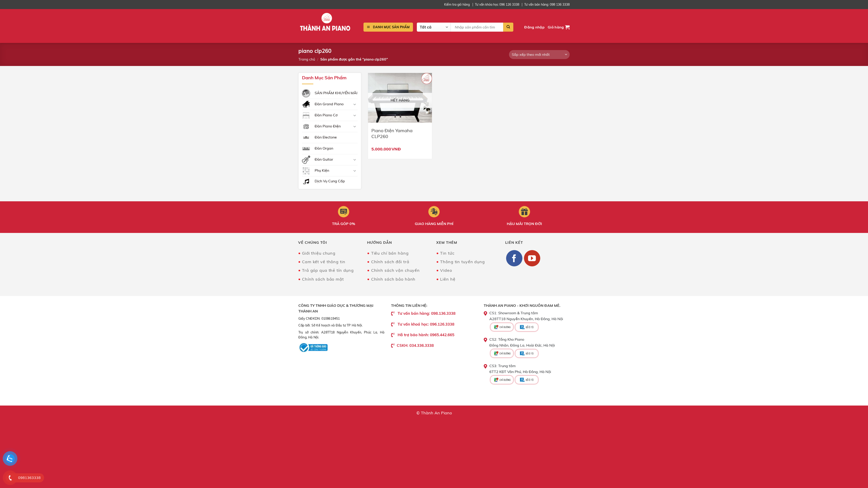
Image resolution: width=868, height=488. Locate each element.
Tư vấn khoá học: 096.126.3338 (426, 324)
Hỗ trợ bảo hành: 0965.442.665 (426, 334)
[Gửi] (508, 27)
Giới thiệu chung (318, 253)
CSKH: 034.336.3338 (415, 345)
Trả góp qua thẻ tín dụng (328, 270)
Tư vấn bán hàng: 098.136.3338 (426, 313)
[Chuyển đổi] (355, 104)
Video (446, 270)
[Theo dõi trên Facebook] (514, 258)
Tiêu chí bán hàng (389, 253)
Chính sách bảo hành (393, 279)
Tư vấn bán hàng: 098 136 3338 (547, 4)
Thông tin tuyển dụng (462, 261)
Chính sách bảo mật (323, 279)
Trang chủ (306, 59)
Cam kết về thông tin (323, 261)
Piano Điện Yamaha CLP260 (392, 133)
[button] (534, 27)
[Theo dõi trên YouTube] (532, 258)
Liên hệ (447, 279)
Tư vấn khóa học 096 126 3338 (497, 4)
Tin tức (447, 253)
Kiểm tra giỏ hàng (457, 4)
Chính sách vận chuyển (395, 270)
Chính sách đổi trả (390, 261)
